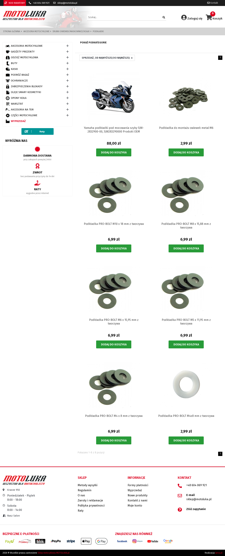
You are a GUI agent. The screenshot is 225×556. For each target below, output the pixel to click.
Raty (80, 510)
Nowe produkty (137, 495)
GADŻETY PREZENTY (23, 51)
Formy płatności (138, 485)
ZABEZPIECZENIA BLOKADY (27, 86)
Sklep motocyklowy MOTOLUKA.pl (53, 553)
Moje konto (135, 505)
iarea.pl (218, 553)
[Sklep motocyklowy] (24, 15)
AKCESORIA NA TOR (22, 109)
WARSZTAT (17, 103)
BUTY (14, 63)
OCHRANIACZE (19, 80)
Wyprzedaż (18, 121)
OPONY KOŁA (19, 98)
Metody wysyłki (87, 485)
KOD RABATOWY (16, 3)
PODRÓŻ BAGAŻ (20, 74)
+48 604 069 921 (40, 3)
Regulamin (84, 490)
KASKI (14, 69)
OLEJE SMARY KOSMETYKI (26, 92)
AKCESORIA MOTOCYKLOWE (27, 45)
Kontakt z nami (137, 500)
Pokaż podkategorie (93, 42)
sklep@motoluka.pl (67, 3)
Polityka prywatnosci (91, 505)
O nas (81, 495)
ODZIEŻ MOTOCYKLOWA (24, 57)
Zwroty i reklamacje (90, 500)
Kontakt (214, 2)
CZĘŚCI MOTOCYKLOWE (24, 115)
